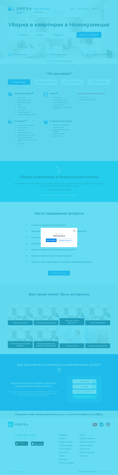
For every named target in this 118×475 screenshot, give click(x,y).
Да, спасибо (51, 240)
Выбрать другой (65, 240)
